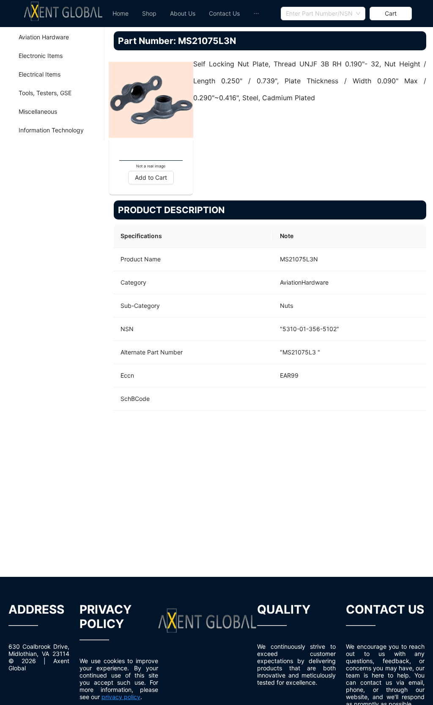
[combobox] (323, 13)
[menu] (193, 13)
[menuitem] (120, 13)
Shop (149, 13)
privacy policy (120, 696)
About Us (182, 13)
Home (120, 13)
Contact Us (224, 13)
